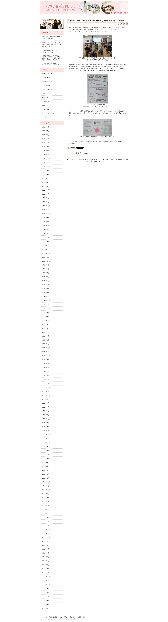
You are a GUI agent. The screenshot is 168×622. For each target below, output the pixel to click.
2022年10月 (46, 308)
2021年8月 (45, 360)
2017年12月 (46, 529)
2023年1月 (45, 296)
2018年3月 (45, 517)
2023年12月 (46, 253)
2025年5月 (45, 186)
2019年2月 (45, 474)
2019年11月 (46, 438)
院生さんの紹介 (47, 74)
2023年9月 (45, 265)
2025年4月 (45, 190)
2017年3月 (45, 565)
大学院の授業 (46, 101)
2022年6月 (45, 324)
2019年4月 (45, 466)
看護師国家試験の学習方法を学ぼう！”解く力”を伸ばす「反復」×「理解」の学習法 (51, 58)
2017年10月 (46, 537)
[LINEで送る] (71, 147)
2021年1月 (45, 383)
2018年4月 (45, 513)
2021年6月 (45, 367)
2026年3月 (45, 147)
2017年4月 (45, 561)
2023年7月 (45, 273)
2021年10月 (46, 356)
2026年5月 (45, 139)
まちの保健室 (46, 85)
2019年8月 (45, 450)
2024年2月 (45, 245)
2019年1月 (45, 478)
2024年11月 (46, 210)
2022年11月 (46, 304)
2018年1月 (45, 525)
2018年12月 (46, 482)
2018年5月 (45, 509)
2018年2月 (45, 521)
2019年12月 (46, 434)
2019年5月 (45, 462)
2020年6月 (45, 411)
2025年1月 (45, 202)
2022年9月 (45, 312)
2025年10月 (46, 166)
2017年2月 (45, 569)
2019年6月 (45, 458)
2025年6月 (45, 182)
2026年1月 (45, 154)
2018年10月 (46, 490)
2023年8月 (45, 269)
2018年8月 (45, 497)
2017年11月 (46, 533)
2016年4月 (45, 608)
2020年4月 (45, 419)
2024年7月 (45, 225)
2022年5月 (45, 328)
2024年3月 (45, 241)
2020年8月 (45, 403)
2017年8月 (45, 545)
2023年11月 (46, 257)
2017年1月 (45, 573)
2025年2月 (45, 198)
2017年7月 (45, 549)
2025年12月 (46, 158)
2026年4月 (45, 143)
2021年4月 (45, 371)
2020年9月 (45, 399)
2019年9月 (45, 446)
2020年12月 (46, 387)
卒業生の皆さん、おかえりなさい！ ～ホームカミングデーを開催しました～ (51, 44)
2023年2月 (45, 292)
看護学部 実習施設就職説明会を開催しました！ (51, 37)
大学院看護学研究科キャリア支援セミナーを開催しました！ (51, 51)
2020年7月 (45, 407)
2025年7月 (45, 178)
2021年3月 (45, 375)
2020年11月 (46, 391)
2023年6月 (45, 277)
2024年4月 (45, 237)
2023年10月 (46, 261)
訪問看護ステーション (49, 81)
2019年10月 (46, 442)
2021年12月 (46, 348)
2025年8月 (45, 174)
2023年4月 (45, 284)
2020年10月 (46, 395)
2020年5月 (45, 415)
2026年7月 (45, 131)
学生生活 (45, 105)
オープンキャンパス (48, 113)
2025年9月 (45, 170)
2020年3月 (45, 423)
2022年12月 (46, 300)
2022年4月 (45, 332)
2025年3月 (45, 194)
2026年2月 (45, 150)
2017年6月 (45, 553)
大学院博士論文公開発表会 (50, 64)
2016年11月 (46, 580)
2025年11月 (46, 162)
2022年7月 (45, 320)
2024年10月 (46, 214)
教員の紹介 (45, 97)
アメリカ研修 (46, 77)
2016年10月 (46, 584)
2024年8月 (45, 221)
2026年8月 (45, 127)
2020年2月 (45, 427)
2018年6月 (45, 505)
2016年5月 (45, 604)
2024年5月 (45, 233)
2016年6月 (45, 600)
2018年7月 (45, 501)
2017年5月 (45, 557)
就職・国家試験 (47, 89)
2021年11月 (46, 352)
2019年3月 (45, 470)
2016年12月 (46, 576)
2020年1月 (45, 430)
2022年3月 (45, 336)
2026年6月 (45, 135)
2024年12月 (46, 206)
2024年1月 (45, 249)
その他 (44, 117)
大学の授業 (45, 109)
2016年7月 (45, 596)
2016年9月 (45, 588)
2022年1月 (45, 344)
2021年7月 (45, 363)
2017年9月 (45, 541)
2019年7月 (45, 454)
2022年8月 (45, 316)
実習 (43, 93)
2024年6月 (45, 229)
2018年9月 (45, 494)
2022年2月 (45, 340)
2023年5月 (45, 281)
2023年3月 (45, 288)
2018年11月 (46, 486)
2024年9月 (45, 217)
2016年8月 (45, 592)
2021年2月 (45, 379)
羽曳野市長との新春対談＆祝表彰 (80, 159)
